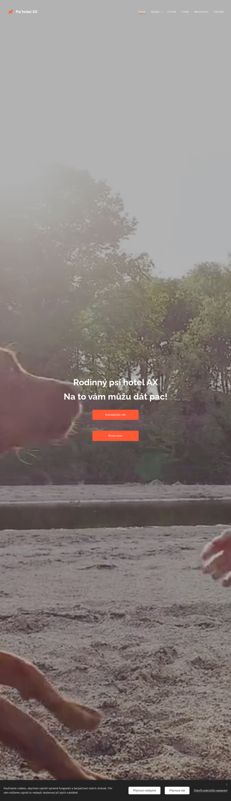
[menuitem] (142, 11)
